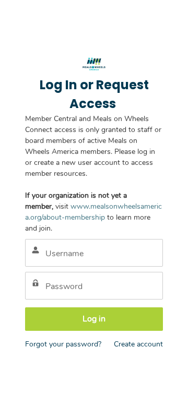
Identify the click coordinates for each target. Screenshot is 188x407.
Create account (138, 344)
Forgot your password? (63, 344)
